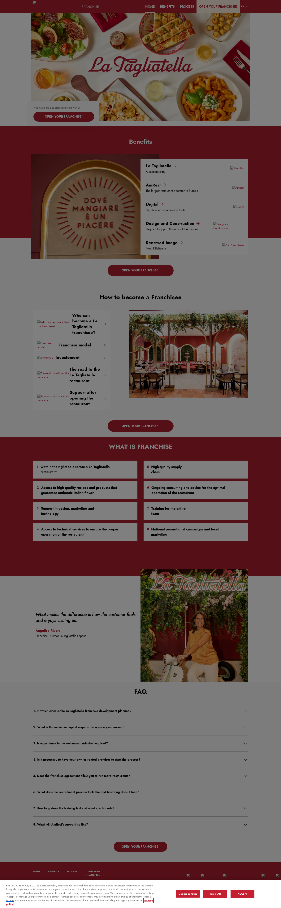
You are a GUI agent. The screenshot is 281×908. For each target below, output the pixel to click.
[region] (140, 894)
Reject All (215, 894)
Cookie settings (188, 894)
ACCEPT (243, 894)
